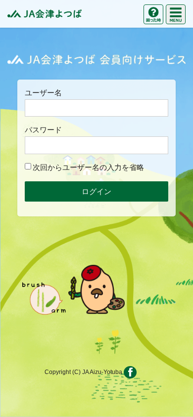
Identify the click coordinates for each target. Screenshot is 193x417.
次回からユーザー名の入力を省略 (88, 167)
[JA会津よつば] (44, 13)
